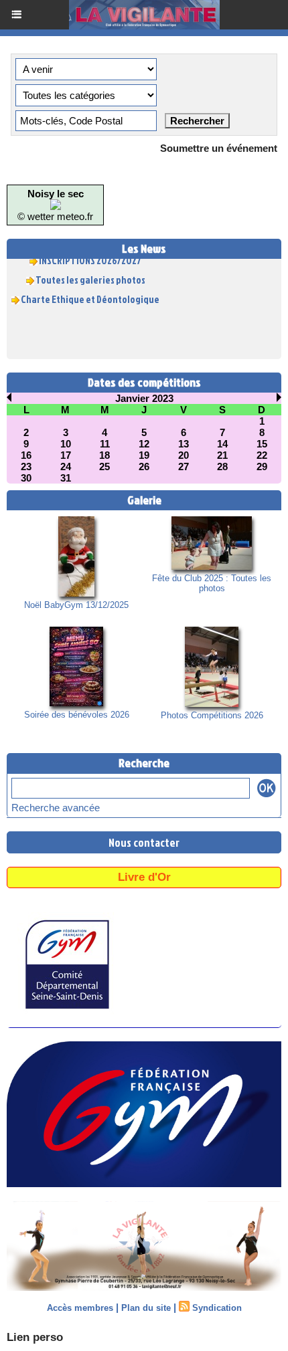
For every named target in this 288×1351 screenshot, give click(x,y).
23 (26, 466)
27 (183, 466)
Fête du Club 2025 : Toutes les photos (211, 583)
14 (222, 443)
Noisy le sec (55, 193)
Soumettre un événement (218, 148)
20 (183, 455)
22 (262, 455)
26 (144, 466)
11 (105, 443)
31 (65, 478)
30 (26, 478)
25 (104, 466)
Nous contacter (144, 842)
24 (65, 466)
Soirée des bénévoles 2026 (76, 715)
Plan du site (146, 1308)
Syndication (217, 1308)
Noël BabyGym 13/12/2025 (76, 605)
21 (222, 455)
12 (144, 443)
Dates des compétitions (144, 382)
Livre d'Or (144, 877)
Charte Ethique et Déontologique (90, 295)
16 (26, 455)
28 (222, 466)
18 (104, 455)
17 (65, 455)
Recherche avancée (55, 807)
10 (65, 443)
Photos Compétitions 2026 (212, 715)
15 (262, 443)
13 (183, 443)
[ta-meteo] (55, 205)
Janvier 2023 (144, 398)
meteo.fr (75, 216)
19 (144, 455)
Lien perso (35, 1337)
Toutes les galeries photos (90, 276)
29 (262, 466)
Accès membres (80, 1308)
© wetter (35, 216)
